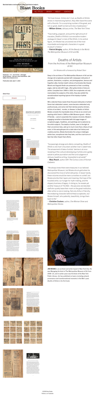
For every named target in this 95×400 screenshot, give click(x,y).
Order (49, 11)
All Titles (39, 11)
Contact (67, 11)
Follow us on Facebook (47, 393)
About (57, 11)
